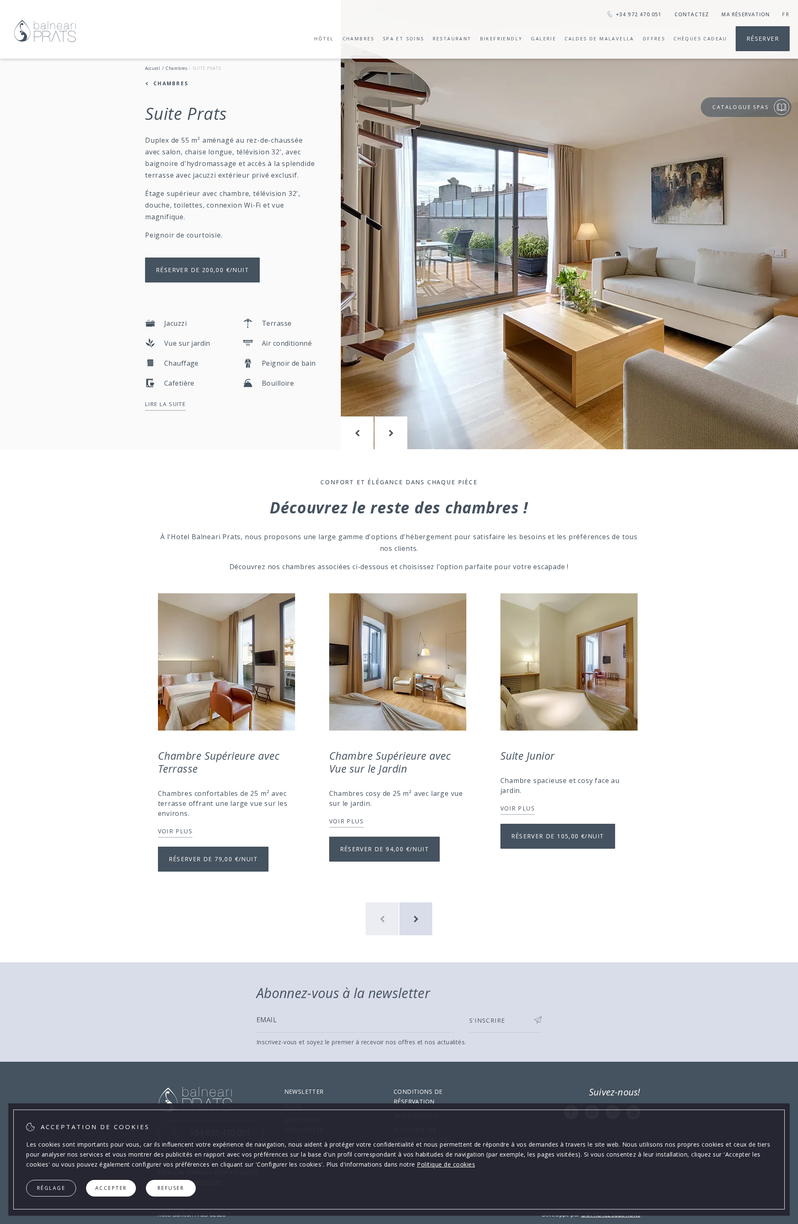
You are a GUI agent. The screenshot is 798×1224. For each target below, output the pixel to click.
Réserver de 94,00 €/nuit (384, 849)
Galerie (543, 38)
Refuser (171, 1188)
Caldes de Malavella (599, 39)
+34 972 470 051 (639, 14)
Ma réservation (746, 14)
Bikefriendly (501, 39)
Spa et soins (403, 38)
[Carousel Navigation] (374, 432)
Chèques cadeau (700, 38)
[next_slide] (390, 432)
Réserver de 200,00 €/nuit (202, 270)
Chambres (358, 38)
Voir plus (175, 831)
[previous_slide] (357, 432)
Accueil (152, 68)
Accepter (111, 1188)
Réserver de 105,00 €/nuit (557, 836)
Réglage (51, 1188)
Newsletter (304, 1091)
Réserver (762, 38)
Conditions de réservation (418, 1096)
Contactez (692, 14)
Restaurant (452, 38)
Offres (654, 38)
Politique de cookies (446, 1164)
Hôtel (324, 39)
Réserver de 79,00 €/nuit (213, 859)
